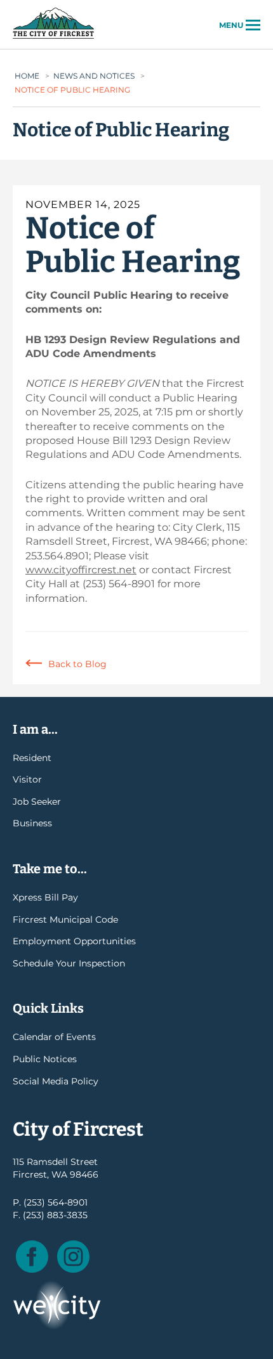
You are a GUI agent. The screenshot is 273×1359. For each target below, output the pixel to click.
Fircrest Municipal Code (65, 919)
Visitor (27, 779)
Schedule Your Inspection (69, 963)
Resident (32, 758)
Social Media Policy (55, 1081)
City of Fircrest (53, 37)
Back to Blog (77, 664)
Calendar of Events (54, 1037)
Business (32, 823)
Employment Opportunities (74, 941)
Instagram (73, 1256)
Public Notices (45, 1059)
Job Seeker (37, 801)
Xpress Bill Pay (45, 897)
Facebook (32, 1256)
